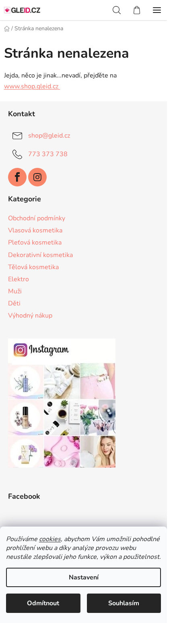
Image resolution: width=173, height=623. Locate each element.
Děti (14, 303)
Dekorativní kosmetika (40, 255)
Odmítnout (43, 603)
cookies (50, 539)
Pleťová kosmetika (35, 242)
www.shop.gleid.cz (32, 86)
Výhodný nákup (30, 315)
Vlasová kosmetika (35, 230)
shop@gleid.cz (49, 135)
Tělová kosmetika (33, 267)
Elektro (18, 279)
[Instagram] (37, 177)
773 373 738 (48, 154)
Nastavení (84, 577)
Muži (15, 291)
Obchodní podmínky (36, 218)
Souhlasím (123, 603)
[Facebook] (17, 177)
